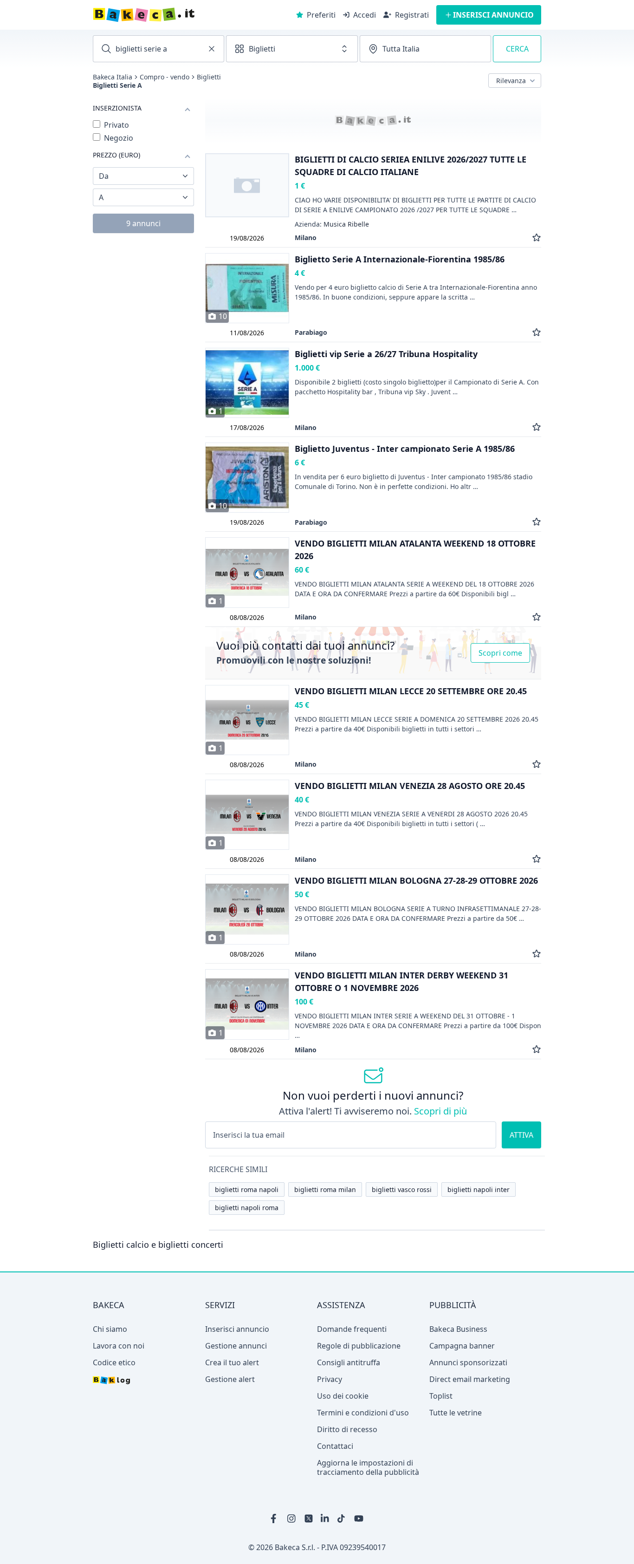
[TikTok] (342, 1518)
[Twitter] (308, 1518)
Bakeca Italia (112, 77)
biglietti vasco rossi (402, 1189)
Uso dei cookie (343, 1396)
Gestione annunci (236, 1346)
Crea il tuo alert (232, 1362)
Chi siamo (110, 1329)
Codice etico (114, 1362)
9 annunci (143, 223)
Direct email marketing (469, 1379)
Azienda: (332, 224)
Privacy (329, 1379)
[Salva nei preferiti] (536, 237)
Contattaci (335, 1446)
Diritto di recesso (347, 1429)
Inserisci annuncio (237, 1329)
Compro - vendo (164, 77)
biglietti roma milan (325, 1189)
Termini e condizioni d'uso (363, 1413)
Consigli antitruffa (348, 1362)
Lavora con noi (118, 1346)
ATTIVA (521, 1135)
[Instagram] (292, 1518)
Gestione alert (230, 1379)
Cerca (517, 49)
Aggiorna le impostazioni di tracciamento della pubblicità (368, 1467)
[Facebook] (275, 1518)
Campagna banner (462, 1346)
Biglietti (209, 77)
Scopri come (500, 653)
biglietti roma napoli (246, 1189)
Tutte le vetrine (455, 1413)
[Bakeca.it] (177, 14)
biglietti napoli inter (478, 1189)
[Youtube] (358, 1518)
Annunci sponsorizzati (468, 1362)
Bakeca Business (458, 1329)
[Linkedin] (325, 1518)
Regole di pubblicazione (359, 1346)
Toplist (441, 1396)
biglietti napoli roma (246, 1207)
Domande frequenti (352, 1329)
